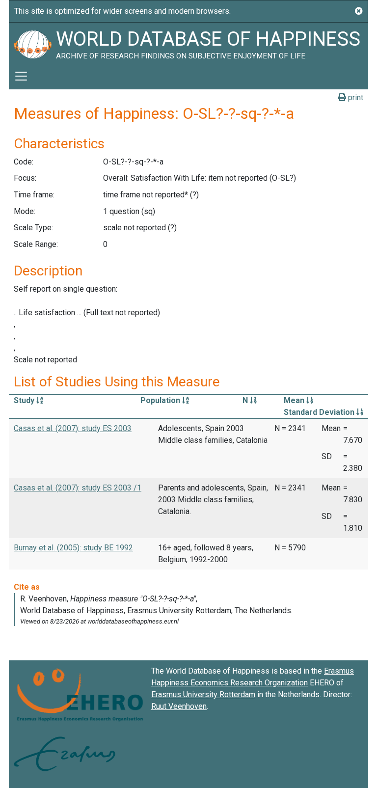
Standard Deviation (320, 412)
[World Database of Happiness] (32, 43)
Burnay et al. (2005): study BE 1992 (73, 547)
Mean (295, 400)
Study (25, 400)
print (354, 97)
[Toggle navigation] (21, 76)
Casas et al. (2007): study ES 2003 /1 (77, 487)
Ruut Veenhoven (179, 706)
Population (161, 400)
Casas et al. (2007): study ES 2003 (73, 428)
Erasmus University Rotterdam (203, 694)
